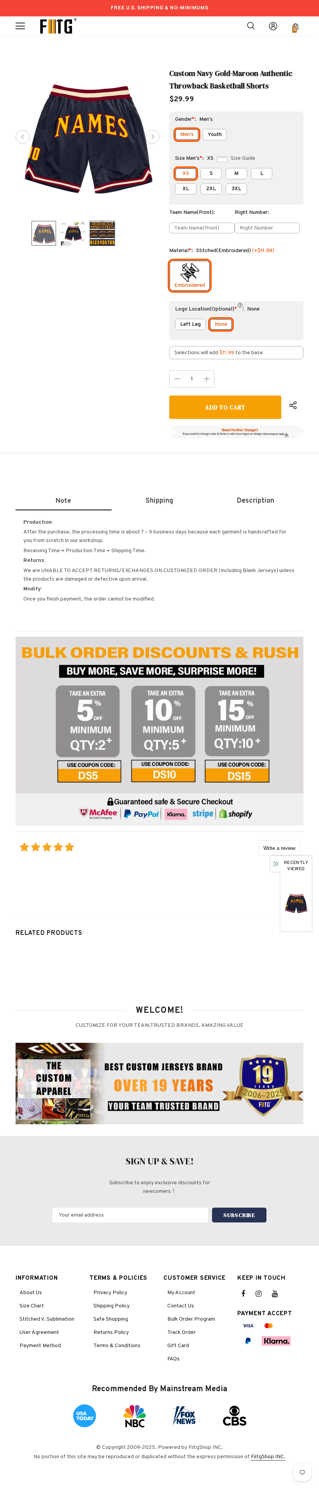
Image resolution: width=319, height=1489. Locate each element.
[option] (88, 137)
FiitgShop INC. (268, 1457)
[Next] (152, 137)
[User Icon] (273, 26)
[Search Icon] (251, 26)
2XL (211, 188)
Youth (215, 134)
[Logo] (58, 26)
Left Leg (190, 324)
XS (185, 173)
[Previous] (23, 137)
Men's (187, 134)
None (221, 324)
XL (185, 188)
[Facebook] (248, 1294)
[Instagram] (263, 1294)
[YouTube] (279, 1294)
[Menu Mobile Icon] (20, 26)
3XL (236, 188)
